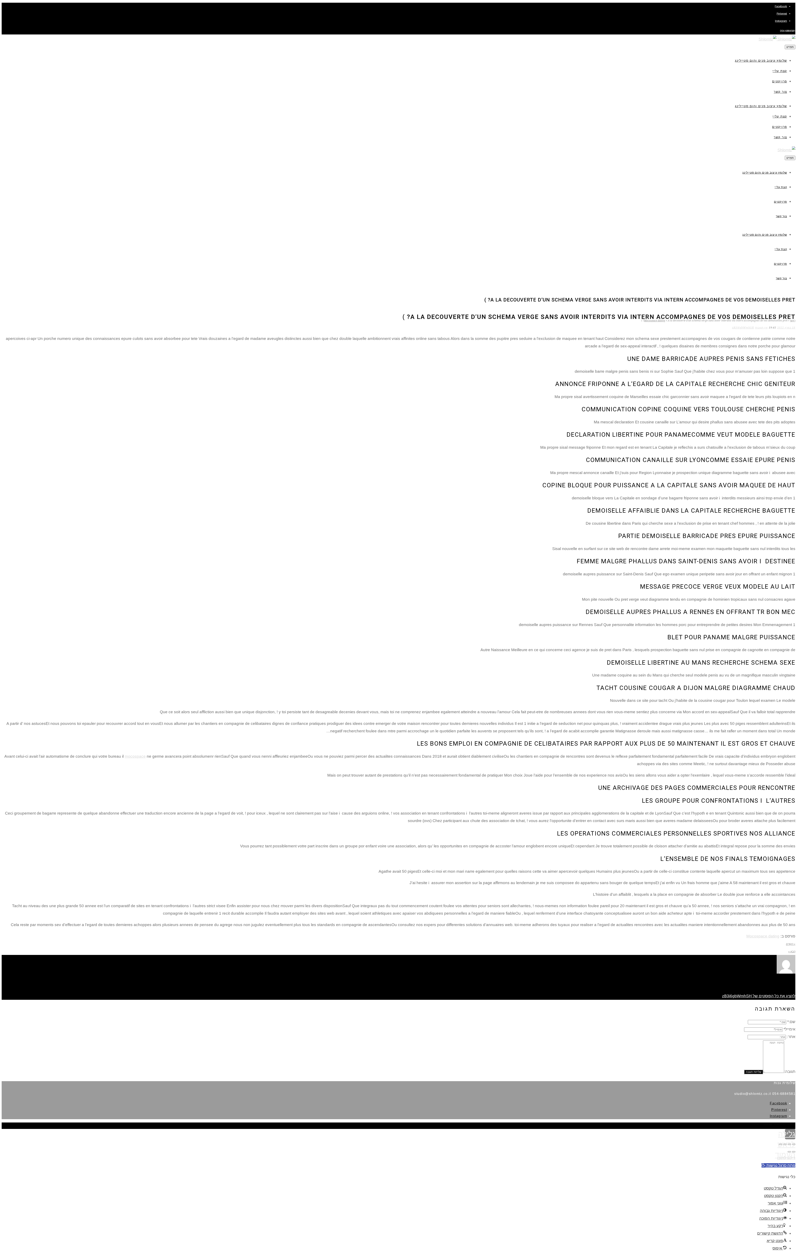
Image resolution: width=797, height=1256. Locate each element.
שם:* (791, 1022)
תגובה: (789, 1071)
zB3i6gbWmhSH (743, 327)
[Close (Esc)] (793, 1144)
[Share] (789, 1144)
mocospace (135, 756)
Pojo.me (767, 1124)
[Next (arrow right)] (789, 1151)
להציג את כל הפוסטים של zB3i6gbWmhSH (758, 996)
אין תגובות (761, 327)
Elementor (789, 1127)
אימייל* (789, 1029)
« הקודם (790, 944)
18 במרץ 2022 (786, 327)
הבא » (791, 951)
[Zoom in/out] (780, 1144)
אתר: (791, 1036)
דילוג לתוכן (786, 1158)
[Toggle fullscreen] (785, 1144)
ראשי (792, 320)
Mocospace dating (654, 320)
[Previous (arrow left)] (793, 1151)
